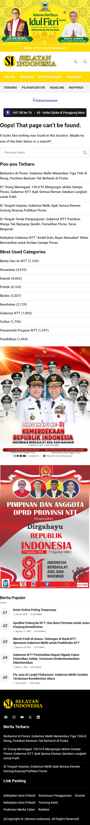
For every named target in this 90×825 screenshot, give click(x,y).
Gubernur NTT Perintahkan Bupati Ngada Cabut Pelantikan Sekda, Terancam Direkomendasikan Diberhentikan (46, 658)
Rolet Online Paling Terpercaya (34, 610)
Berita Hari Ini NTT (13, 261)
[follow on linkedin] (38, 717)
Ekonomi (27, 77)
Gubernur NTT (10, 313)
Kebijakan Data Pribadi (19, 795)
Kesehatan (7, 304)
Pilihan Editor (33, 87)
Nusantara (7, 270)
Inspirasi (76, 87)
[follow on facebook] (5, 717)
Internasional (50, 77)
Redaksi (43, 809)
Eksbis (5, 296)
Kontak (80, 795)
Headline (57, 87)
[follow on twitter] (30, 717)
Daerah (5, 278)
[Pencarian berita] (85, 152)
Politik (9, 77)
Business (74, 77)
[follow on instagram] (14, 717)
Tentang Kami (48, 802)
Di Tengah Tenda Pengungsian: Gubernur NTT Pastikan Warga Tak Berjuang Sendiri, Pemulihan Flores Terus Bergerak (40, 224)
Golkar (5, 322)
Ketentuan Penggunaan (55, 795)
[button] (76, 62)
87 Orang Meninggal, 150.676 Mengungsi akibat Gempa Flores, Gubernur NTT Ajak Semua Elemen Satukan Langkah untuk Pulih (43, 192)
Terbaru (10, 87)
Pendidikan (8, 339)
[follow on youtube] (22, 717)
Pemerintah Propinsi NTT (18, 330)
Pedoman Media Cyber (19, 809)
